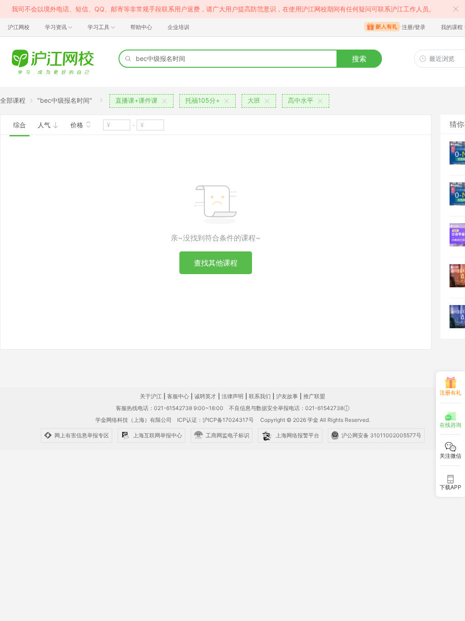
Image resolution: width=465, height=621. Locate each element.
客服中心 (178, 396)
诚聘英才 (205, 396)
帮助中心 (141, 27)
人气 (45, 125)
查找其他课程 (215, 262)
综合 (19, 125)
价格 (77, 125)
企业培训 (178, 27)
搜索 (359, 58)
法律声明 (232, 396)
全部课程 (12, 100)
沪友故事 (287, 396)
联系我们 (260, 396)
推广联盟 (314, 396)
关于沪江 (151, 396)
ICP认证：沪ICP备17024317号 (215, 419)
